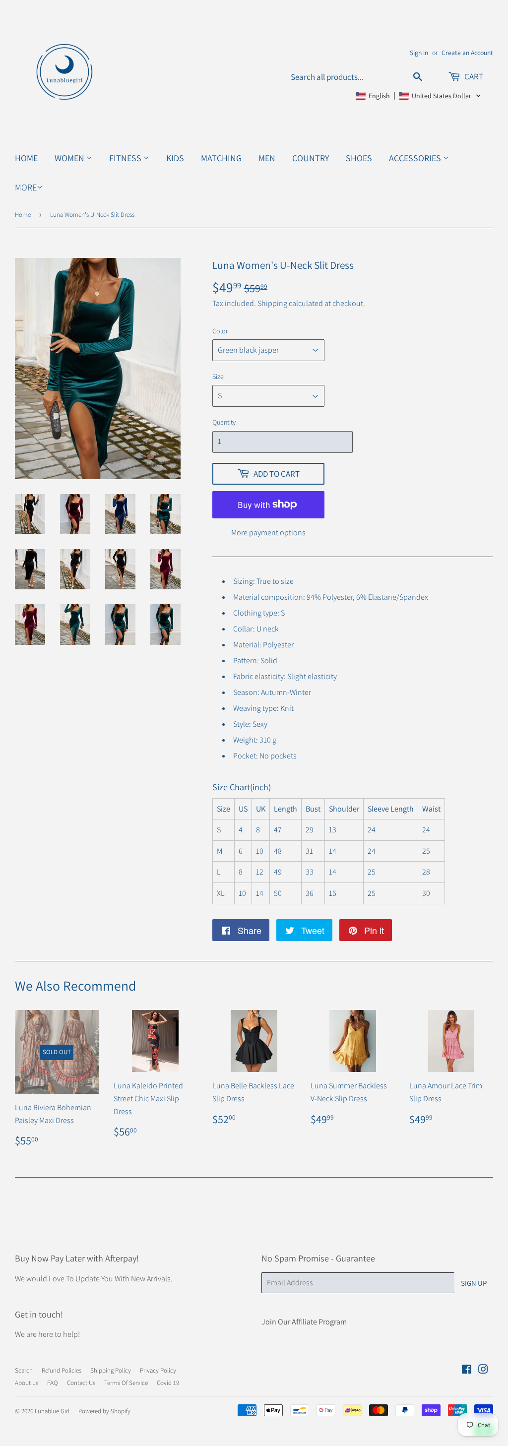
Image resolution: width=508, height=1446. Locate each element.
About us (26, 1383)
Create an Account (467, 52)
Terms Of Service (126, 1383)
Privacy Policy (158, 1370)
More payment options (268, 532)
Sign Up (474, 1283)
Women (70, 158)
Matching (221, 158)
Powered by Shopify (104, 1411)
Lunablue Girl (52, 1411)
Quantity (224, 422)
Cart (473, 76)
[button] (418, 96)
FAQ (52, 1383)
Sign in (419, 52)
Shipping (272, 303)
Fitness (126, 158)
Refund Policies (61, 1370)
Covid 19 (168, 1383)
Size (218, 376)
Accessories (416, 158)
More (26, 187)
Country (310, 158)
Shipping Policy (110, 1370)
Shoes (359, 158)
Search (24, 1370)
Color (220, 330)
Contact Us (81, 1383)
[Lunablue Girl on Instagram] (483, 1370)
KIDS (175, 158)
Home (26, 158)
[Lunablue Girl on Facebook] (466, 1370)
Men (266, 158)
